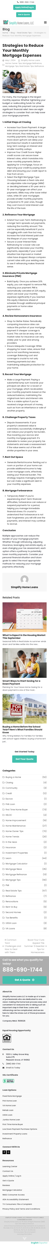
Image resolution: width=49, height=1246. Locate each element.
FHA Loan (10, 804)
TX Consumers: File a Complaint (17, 1204)
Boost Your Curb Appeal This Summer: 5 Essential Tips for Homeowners (33, 946)
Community (11, 787)
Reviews (6, 1185)
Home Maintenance (16, 825)
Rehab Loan (8, 1110)
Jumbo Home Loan (11, 1119)
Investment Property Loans (15, 1133)
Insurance (11, 847)
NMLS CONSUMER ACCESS (30, 1219)
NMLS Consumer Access (14, 1194)
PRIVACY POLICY (32, 1218)
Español (43, 1242)
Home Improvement (16, 820)
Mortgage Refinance (32, 63)
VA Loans (10, 928)
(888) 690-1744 (13, 1063)
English (35, 1242)
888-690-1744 (27, 2)
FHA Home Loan (10, 1100)
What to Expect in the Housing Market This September (24, 637)
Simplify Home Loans (30, 60)
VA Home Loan (9, 1105)
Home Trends (12, 836)
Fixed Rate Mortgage (12, 1096)
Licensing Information (24, 1234)
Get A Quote (24, 14)
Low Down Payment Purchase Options (20, 1129)
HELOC (9, 815)
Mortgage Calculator (16, 863)
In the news (11, 842)
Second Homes (13, 912)
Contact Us (8, 1171)
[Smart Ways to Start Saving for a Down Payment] (25, 663)
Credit (9, 793)
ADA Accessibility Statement (16, 1199)
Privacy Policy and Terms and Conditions (21, 1209)
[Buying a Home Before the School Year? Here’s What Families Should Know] (25, 709)
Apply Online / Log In (12, 1176)
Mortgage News (14, 869)
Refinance (39, 66)
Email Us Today (13, 1067)
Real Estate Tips (26, 66)
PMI (7, 885)
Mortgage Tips (12, 66)
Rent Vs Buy (11, 906)
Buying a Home (13, 777)
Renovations (12, 901)
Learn (8, 858)
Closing (9, 782)
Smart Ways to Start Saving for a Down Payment (21, 682)
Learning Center (10, 1166)
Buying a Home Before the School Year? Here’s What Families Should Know (22, 729)
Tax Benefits (12, 917)
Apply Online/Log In (24, 7)
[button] (45, 22)
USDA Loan (11, 923)
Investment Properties (17, 852)
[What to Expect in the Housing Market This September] (25, 617)
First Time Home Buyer (17, 809)
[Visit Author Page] (24, 579)
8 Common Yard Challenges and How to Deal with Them (12, 946)
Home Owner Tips (13, 63)
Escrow (9, 798)
